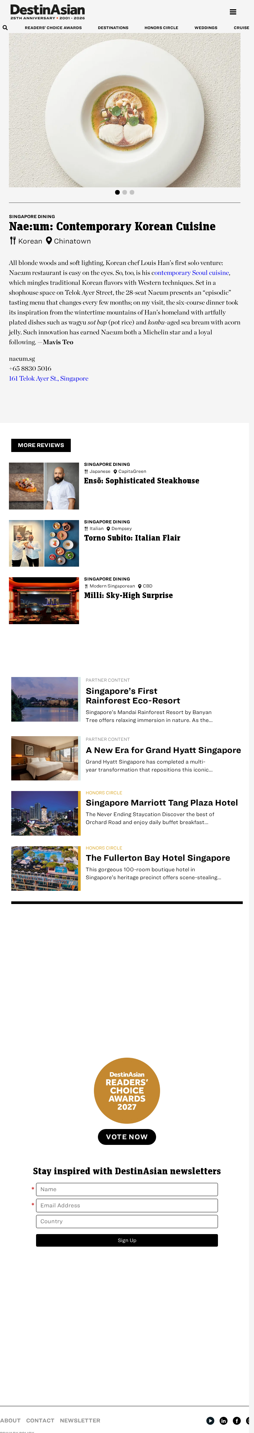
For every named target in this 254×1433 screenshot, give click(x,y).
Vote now (127, 1137)
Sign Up (127, 1240)
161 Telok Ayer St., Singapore (48, 378)
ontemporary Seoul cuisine (191, 273)
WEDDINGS (205, 27)
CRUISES (243, 27)
